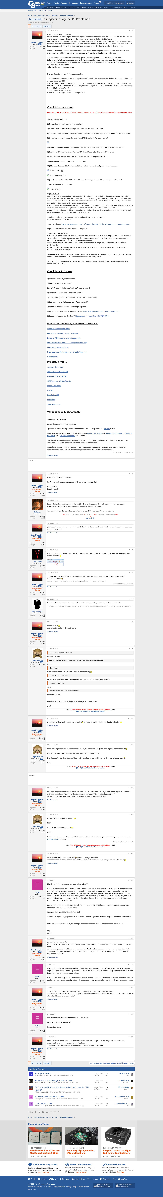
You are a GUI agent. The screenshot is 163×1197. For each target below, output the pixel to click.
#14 (132, 854)
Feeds (33, 1179)
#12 (132, 788)
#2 (133, 474)
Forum (96, 3)
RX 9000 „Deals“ (88, 7)
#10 (132, 718)
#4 (133, 523)
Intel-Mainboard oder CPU (57, 376)
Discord (43, 1179)
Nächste (46, 26)
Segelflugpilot (34, 22)
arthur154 (38, 1106)
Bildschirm (51, 399)
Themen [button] (64, 3)
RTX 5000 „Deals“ (74, 7)
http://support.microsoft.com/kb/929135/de (92, 316)
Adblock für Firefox (94, 433)
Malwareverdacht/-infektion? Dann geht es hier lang (67, 342)
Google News (79, 1179)
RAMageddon (61, 7)
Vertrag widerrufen (59, 1187)
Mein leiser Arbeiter (52, 455)
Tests (56, 3)
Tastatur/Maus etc (54, 404)
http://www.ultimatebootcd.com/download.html (101, 311)
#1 (133, 30)
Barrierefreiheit (84, 1187)
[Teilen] (129, 30)
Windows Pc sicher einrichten (58, 329)
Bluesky (54, 1179)
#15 (132, 880)
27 (33, 1156)
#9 (133, 648)
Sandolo (126, 1089)
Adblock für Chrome (114, 433)
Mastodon (106, 1179)
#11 (132, 745)
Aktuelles (31, 10)
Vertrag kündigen (71, 1187)
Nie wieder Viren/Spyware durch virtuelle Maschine (66, 352)
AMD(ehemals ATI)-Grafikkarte (59, 381)
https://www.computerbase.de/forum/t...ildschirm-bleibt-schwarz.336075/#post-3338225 (95, 224)
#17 (132, 965)
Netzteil (50, 390)
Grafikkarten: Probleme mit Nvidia (62, 1076)
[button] (35, 10)
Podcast (51, 7)
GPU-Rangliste (117, 7)
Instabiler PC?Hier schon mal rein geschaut (63, 338)
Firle (128, 1075)
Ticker (49, 3)
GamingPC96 (39, 1099)
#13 (132, 814)
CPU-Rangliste (130, 7)
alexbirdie (126, 1099)
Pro (40, 44)
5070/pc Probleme (43, 1073)
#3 (133, 500)
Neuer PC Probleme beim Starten (49, 1096)
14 (69, 1156)
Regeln (50, 10)
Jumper (78, 161)
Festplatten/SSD (53, 395)
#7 (133, 599)
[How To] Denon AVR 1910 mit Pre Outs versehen (90, 711)
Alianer (37, 1092)
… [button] (37, 26)
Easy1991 (38, 1082)
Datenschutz (32, 1189)
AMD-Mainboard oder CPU (57, 372)
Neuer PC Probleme (43, 1103)
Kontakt (39, 1187)
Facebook (66, 1179)
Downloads (73, 3)
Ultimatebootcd (53, 839)
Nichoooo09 (38, 1076)
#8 (133, 622)
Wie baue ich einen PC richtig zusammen (62, 333)
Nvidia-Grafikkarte (54, 386)
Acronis (107, 429)
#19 (132, 1014)
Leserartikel (42, 10)
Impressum (32, 1187)
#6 (133, 572)
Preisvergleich (86, 3)
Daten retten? (52, 356)
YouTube (124, 1179)
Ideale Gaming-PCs (103, 7)
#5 (133, 550)
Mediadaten (47, 1187)
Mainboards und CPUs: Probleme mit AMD (65, 1082)
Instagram (93, 1179)
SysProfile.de (90, 518)
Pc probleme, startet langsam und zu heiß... (54, 1080)
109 (106, 1156)
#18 (132, 987)
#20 (132, 1037)
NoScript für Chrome (67, 436)
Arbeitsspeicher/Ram (55, 367)
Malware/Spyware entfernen (58, 347)
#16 (132, 938)
